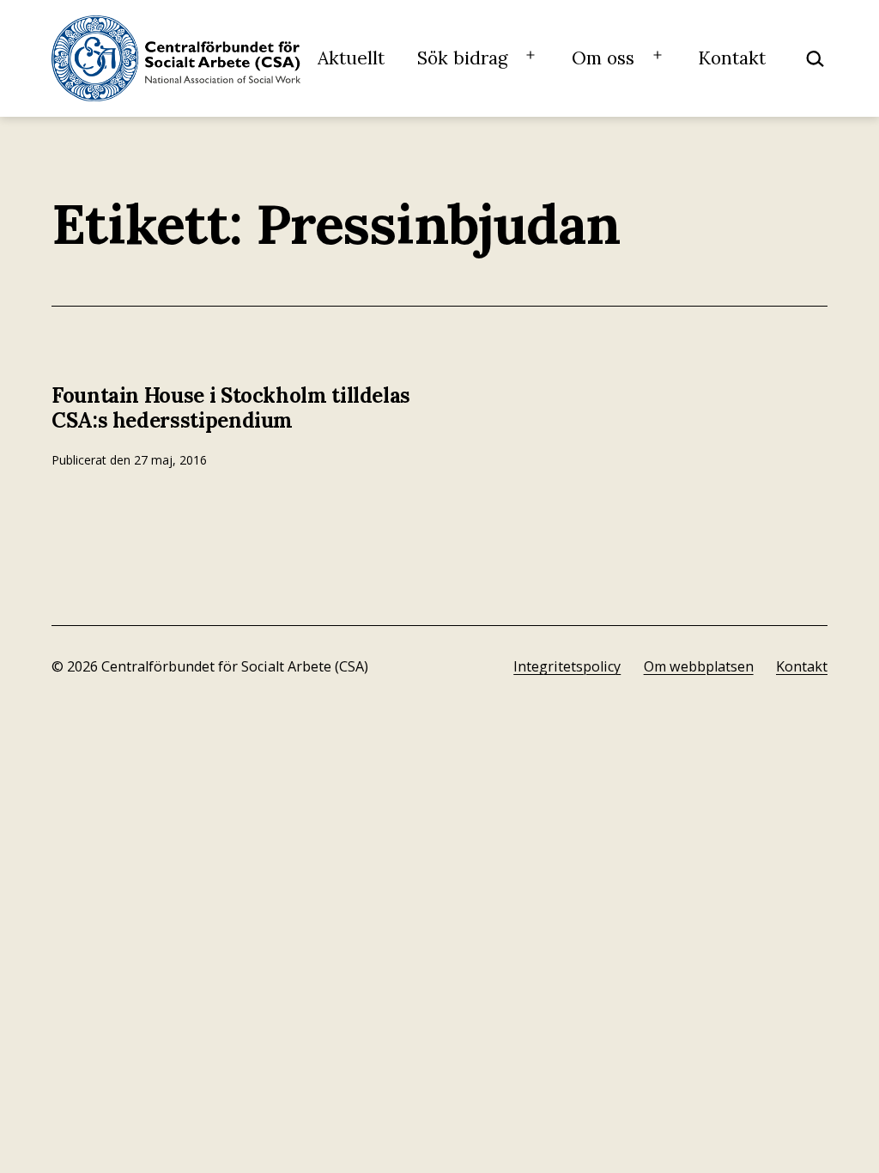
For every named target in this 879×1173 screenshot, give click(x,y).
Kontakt (732, 58)
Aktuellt (351, 58)
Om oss (603, 58)
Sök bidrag (462, 58)
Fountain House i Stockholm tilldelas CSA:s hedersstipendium (231, 408)
